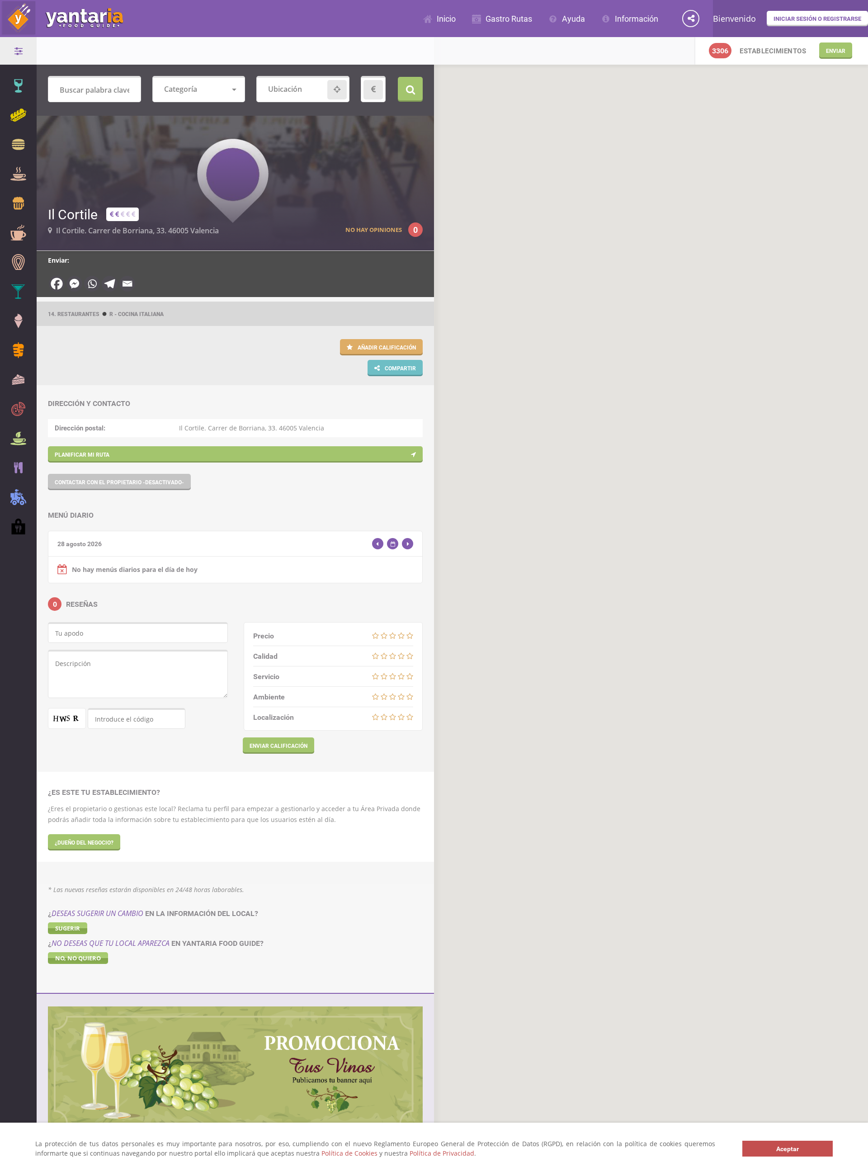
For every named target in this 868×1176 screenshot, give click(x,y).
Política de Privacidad (442, 1153)
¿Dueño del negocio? (84, 842)
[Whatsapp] (92, 284)
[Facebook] (57, 284)
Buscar (410, 89)
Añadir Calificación (386, 347)
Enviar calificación (278, 745)
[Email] (127, 284)
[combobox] (199, 90)
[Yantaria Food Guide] (61, 31)
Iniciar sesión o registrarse (817, 18)
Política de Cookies (349, 1153)
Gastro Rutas (509, 18)
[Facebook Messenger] (74, 284)
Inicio (446, 18)
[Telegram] (110, 284)
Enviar (835, 50)
